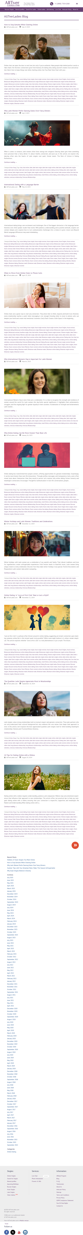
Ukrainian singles (9, 103)
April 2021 (10, 1006)
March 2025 (11, 888)
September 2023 (12, 935)
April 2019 (10, 1063)
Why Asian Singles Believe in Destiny (19, 871)
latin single (70, 170)
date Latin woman (13, 170)
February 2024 (11, 921)
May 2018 (10, 1090)
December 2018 (12, 1071)
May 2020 (10, 1028)
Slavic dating (31, 96)
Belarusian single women (61, 81)
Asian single (30, 79)
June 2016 (10, 1137)
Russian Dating (40, 94)
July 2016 (10, 1134)
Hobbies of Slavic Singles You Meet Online (21, 860)
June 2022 (10, 968)
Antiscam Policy (66, 9)
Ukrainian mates (41, 101)
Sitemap (58, 1192)
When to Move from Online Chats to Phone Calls (23, 273)
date (71, 84)
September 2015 (12, 1145)
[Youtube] (19, 1232)
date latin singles (61, 167)
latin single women (18, 172)
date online (66, 86)
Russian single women (63, 94)
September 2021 (12, 992)
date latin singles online (55, 86)
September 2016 (12, 1129)
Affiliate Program (61, 1176)
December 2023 (12, 927)
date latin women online (37, 170)
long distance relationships (33, 91)
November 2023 (12, 929)
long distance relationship (18, 91)
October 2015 (11, 1142)
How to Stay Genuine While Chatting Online (21, 24)
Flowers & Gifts (36, 1181)
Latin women (55, 172)
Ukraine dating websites (64, 98)
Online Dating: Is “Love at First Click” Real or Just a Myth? (26, 595)
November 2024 (12, 897)
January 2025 (11, 891)
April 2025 (10, 886)
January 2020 (11, 1038)
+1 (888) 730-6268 (62, 3)
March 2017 (11, 1118)
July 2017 (10, 1112)
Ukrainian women (19, 103)
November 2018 (12, 1074)
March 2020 (11, 1033)
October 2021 (11, 989)
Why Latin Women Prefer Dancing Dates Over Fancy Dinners (27, 111)
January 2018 (11, 1099)
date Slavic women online (31, 89)
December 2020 (12, 1008)
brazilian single (24, 84)
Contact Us (59, 1206)
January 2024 (11, 924)
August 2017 (11, 1109)
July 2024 (10, 907)
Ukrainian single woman (67, 101)
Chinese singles (65, 84)
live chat (73, 89)
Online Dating (13, 79)
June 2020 (10, 1025)
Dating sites (67, 89)
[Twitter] (12, 1232)
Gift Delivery (50, 9)
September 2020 (12, 1017)
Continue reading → (10, 74)
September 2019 (12, 1049)
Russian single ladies (51, 94)
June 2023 (10, 943)
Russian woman (13, 96)
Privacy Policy (60, 1198)
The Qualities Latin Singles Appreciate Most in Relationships (27, 681)
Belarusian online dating (21, 81)
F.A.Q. (58, 1181)
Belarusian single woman (46, 81)
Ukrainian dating (13, 101)
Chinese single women (54, 84)
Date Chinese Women (19, 86)
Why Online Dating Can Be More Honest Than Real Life (25, 433)
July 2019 (10, 1055)
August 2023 (11, 938)
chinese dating (43, 84)
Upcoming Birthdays (13, 1184)
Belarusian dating (9, 81)
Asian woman (71, 79)
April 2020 (10, 1030)
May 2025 (10, 883)
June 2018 (10, 1088)
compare (46, 1176)
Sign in (76, 3)
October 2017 (11, 1104)
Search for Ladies (31, 9)
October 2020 (11, 1014)
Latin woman (47, 172)
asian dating (23, 79)
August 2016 (11, 1131)
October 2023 (11, 932)
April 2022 (10, 973)
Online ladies (41, 9)
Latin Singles (27, 172)
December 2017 (12, 1101)
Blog (57, 1179)
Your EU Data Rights (62, 1203)
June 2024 (10, 910)
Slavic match (39, 96)
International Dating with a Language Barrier (21, 184)
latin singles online (37, 172)
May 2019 (10, 1060)
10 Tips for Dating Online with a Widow (19, 755)
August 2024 (11, 905)
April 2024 (10, 916)
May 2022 (10, 970)
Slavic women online (36, 98)
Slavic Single (61, 96)
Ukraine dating (53, 98)
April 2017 (10, 1115)
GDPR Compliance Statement (64, 1200)
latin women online (64, 172)
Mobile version (24, 1220)
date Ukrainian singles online (47, 89)
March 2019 (11, 1066)
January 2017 (11, 1123)
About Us (75, 9)
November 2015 (12, 1139)
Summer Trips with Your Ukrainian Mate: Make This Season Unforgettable (31, 868)
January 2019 (11, 1069)
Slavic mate (46, 96)
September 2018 (12, 1079)
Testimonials (60, 1184)
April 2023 (10, 948)
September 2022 (12, 959)
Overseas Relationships (29, 94)
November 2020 (12, 1011)
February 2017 (11, 1120)
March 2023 (11, 951)
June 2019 (10, 1058)
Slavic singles (69, 96)
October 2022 (11, 957)
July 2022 (10, 965)
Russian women (22, 96)
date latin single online (41, 86)
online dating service (63, 91)
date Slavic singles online (16, 89)
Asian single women (52, 79)
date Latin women (24, 170)
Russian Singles (9, 9)
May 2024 (10, 913)
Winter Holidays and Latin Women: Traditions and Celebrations (28, 521)
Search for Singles (12, 1179)
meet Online (45, 91)
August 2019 (11, 1052)
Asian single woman (40, 79)
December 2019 (12, 1041)
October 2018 (11, 1077)
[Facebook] (6, 1232)
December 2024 (12, 894)
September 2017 (12, 1107)
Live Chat (58, 9)
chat (30, 84)
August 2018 (11, 1082)
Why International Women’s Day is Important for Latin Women (28, 359)
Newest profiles (19, 9)
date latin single (30, 86)
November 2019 (12, 1044)
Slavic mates (53, 96)
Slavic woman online (15, 98)
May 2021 (10, 1003)
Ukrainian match (22, 101)
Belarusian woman (14, 84)
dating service (60, 89)
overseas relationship (16, 94)
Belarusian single (34, 81)
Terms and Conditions (62, 1195)
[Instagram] (25, 1232)
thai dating (45, 98)
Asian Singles (62, 79)
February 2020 (11, 1036)
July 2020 (10, 1022)
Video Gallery (11, 1195)
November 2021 (12, 987)
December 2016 (12, 1126)
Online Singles (11, 1176)
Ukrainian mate (32, 101)
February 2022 (11, 978)
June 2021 (10, 1000)
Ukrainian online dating (53, 101)
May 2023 (10, 946)
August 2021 (11, 995)
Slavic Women (25, 98)
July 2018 (10, 1085)
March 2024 (11, 918)
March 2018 (11, 1093)
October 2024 (11, 899)
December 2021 (12, 984)
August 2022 (11, 962)
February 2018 (11, 1096)
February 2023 (11, 954)
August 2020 (11, 1019)
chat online (35, 84)
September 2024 (12, 902)
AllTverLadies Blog (16, 16)
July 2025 (10, 877)
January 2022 (11, 981)
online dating (53, 91)
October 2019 (11, 1047)
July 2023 (10, 940)
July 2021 (10, 998)
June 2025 (10, 880)
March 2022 (11, 976)
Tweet (6, 1224)
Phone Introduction (37, 1179)
